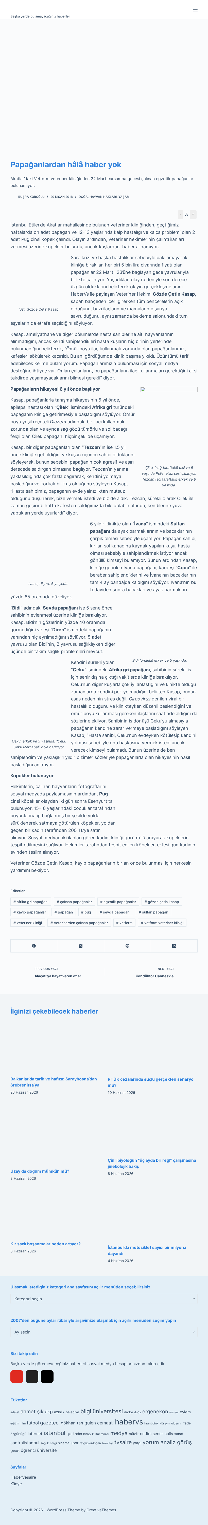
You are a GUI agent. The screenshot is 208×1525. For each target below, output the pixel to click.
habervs (129, 1421)
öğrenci (28, 1450)
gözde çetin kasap (162, 902)
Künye (16, 1483)
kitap (87, 1434)
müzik (134, 1434)
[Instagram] (47, 1376)
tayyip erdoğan (90, 1443)
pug (86, 912)
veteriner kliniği (27, 923)
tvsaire (123, 1442)
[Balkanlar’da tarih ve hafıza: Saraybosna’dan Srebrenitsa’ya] (55, 1046)
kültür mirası (100, 1434)
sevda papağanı (115, 912)
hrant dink (151, 1423)
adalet (14, 1412)
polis (168, 1433)
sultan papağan (153, 912)
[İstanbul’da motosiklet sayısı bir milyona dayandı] (153, 1214)
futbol (33, 1422)
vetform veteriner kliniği (162, 923)
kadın (77, 1434)
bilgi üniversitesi (101, 1411)
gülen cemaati (99, 1422)
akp (49, 1411)
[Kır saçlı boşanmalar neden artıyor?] (55, 1212)
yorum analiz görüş (167, 1442)
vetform (124, 923)
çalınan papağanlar (74, 902)
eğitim (14, 1423)
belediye (72, 1412)
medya (119, 1433)
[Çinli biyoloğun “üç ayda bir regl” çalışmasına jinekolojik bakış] (153, 1127)
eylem (185, 1411)
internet (35, 1433)
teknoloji (107, 1443)
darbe (128, 1412)
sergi (53, 1443)
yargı (137, 1443)
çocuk (15, 1451)
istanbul (54, 1433)
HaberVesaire (23, 1477)
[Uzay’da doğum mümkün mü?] (55, 1133)
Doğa (83, 197)
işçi (69, 1434)
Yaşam (124, 197)
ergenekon (155, 1411)
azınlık (59, 1412)
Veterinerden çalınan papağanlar (79, 923)
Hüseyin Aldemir (170, 1423)
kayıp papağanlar (29, 912)
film (23, 1423)
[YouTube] (16, 1376)
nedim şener (151, 1433)
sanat (178, 1434)
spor (74, 1443)
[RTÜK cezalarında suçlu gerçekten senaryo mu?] (153, 1046)
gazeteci (50, 1423)
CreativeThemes (101, 1510)
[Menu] (195, 9)
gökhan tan (72, 1422)
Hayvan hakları (103, 197)
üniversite (47, 1450)
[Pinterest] (127, 946)
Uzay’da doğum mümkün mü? (39, 1171)
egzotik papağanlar (118, 902)
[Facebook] (34, 946)
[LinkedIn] (174, 946)
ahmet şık (32, 1411)
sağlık (45, 1443)
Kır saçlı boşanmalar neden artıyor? (45, 1243)
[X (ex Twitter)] (32, 1376)
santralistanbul (24, 1442)
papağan (64, 912)
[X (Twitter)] (80, 946)
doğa (137, 1412)
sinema (63, 1443)
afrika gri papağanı (30, 902)
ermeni (174, 1412)
